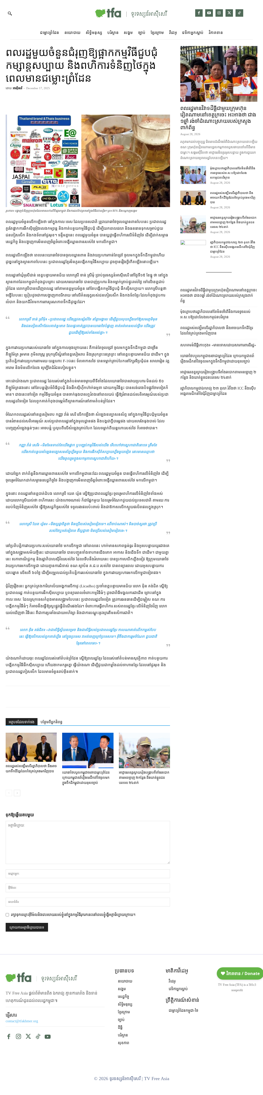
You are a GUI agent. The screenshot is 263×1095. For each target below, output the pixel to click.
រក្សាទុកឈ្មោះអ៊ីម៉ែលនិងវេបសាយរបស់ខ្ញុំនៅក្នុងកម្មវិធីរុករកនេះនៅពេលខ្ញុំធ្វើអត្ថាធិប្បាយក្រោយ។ (73, 915)
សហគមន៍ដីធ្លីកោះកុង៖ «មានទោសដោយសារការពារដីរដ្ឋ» (218, 345)
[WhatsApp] (58, 696)
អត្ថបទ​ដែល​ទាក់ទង (21, 722)
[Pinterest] (152, 100)
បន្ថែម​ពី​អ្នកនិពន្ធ (51, 722)
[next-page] (17, 793)
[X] (46, 696)
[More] (164, 100)
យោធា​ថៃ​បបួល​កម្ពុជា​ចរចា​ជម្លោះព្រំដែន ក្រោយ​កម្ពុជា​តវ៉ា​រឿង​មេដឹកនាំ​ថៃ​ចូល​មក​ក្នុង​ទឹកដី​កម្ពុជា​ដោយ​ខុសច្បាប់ (86, 778)
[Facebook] (199, 13)
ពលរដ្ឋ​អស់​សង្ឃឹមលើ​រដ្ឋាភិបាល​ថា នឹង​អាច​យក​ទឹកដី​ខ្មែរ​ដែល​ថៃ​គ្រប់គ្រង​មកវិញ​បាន (232, 197)
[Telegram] (141, 100)
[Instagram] (219, 13)
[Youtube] (209, 13)
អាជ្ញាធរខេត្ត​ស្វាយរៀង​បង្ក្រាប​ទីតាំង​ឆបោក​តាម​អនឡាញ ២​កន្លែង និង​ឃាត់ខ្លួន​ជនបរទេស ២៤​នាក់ (144, 778)
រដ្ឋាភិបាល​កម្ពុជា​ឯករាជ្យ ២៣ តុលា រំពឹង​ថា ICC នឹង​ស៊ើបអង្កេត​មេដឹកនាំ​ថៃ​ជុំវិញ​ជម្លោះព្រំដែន (232, 246)
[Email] (70, 696)
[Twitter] (229, 13)
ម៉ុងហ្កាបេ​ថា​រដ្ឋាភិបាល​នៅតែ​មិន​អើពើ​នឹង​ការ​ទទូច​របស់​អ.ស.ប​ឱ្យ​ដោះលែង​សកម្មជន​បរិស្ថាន (232, 172)
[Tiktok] (239, 13)
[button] (9, 13)
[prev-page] (9, 793)
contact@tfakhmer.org (22, 1021)
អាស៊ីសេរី (17, 88)
